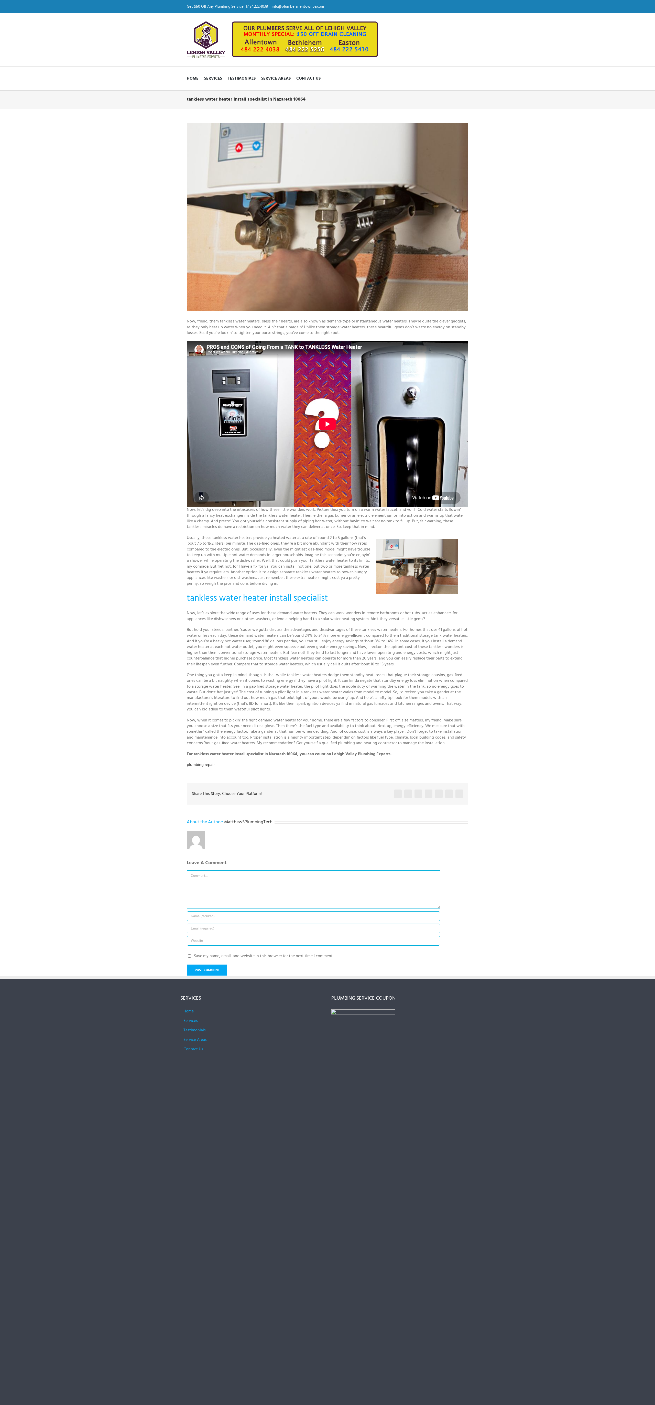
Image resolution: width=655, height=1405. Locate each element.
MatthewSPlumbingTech (248, 822)
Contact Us (193, 1049)
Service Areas (195, 1040)
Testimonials (194, 1030)
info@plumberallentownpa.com (298, 7)
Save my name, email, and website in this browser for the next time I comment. (263, 956)
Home (188, 1011)
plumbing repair (201, 765)
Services (190, 1021)
